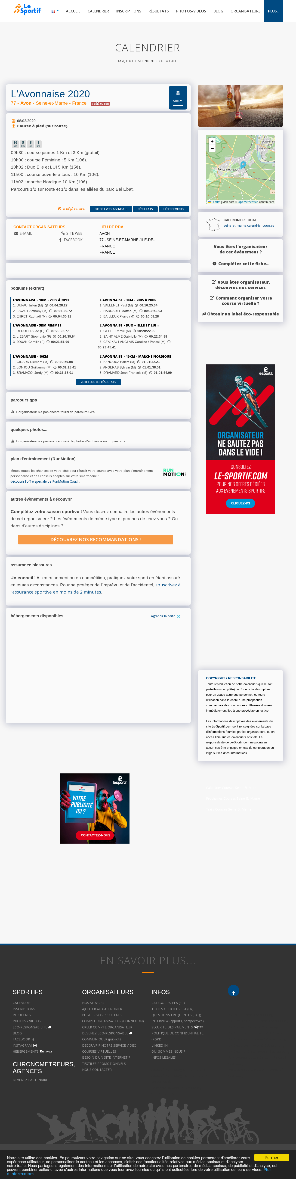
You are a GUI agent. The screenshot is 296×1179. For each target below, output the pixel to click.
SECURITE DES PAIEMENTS (172, 1027)
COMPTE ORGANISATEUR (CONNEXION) (113, 1021)
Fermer (271, 1157)
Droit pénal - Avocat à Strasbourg (253, 1027)
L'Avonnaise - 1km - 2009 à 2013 (41, 300)
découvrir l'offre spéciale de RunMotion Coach (44, 481)
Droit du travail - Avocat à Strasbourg (256, 1045)
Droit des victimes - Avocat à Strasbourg (258, 1033)
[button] (243, 165)
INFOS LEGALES (163, 1057)
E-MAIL (26, 233)
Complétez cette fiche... (243, 263)
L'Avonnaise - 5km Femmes (37, 325)
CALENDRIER (23, 1003)
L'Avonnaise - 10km (30, 356)
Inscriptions (128, 11)
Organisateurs (246, 11)
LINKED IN (159, 1045)
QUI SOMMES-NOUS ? (168, 1051)
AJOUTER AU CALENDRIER (102, 1009)
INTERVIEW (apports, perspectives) (177, 1021)
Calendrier (98, 11)
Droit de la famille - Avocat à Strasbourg (258, 1021)
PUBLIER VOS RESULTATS (102, 1015)
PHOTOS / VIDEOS (27, 1021)
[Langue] (55, 11)
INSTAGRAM (22, 1045)
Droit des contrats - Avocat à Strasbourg (258, 1051)
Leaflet (215, 202)
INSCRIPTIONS (24, 1009)
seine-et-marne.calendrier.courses (249, 225)
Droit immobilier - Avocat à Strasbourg (257, 1039)
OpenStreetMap (248, 202)
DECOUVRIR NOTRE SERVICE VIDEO (109, 1045)
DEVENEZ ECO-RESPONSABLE (105, 1033)
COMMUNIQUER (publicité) (102, 1039)
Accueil (73, 11)
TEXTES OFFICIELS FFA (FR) (172, 1009)
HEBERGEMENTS (26, 1051)
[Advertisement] (144, 892)
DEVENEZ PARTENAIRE (30, 1080)
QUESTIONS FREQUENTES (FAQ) (176, 1015)
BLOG (17, 1033)
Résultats (158, 11)
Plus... (274, 11)
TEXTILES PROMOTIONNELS (104, 1063)
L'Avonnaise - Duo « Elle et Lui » (130, 325)
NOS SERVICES (93, 1003)
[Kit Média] (95, 808)
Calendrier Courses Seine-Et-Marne (232, 787)
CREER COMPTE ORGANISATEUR (107, 1027)
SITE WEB (74, 233)
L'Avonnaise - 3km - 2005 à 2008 (127, 300)
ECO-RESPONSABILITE (30, 1027)
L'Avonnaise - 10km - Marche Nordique (135, 356)
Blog (218, 11)
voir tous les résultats (98, 382)
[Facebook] (233, 990)
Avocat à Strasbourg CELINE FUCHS (178, 1069)
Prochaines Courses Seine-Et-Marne (233, 798)
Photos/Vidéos (191, 11)
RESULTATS (22, 1015)
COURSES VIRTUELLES (99, 1051)
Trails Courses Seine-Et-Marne (228, 809)
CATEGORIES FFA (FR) (168, 1003)
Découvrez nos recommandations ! (95, 539)
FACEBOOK (73, 239)
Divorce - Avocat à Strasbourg (250, 1015)
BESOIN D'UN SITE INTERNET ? (106, 1057)
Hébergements (173, 209)
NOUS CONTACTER (97, 1069)
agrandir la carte (163, 616)
